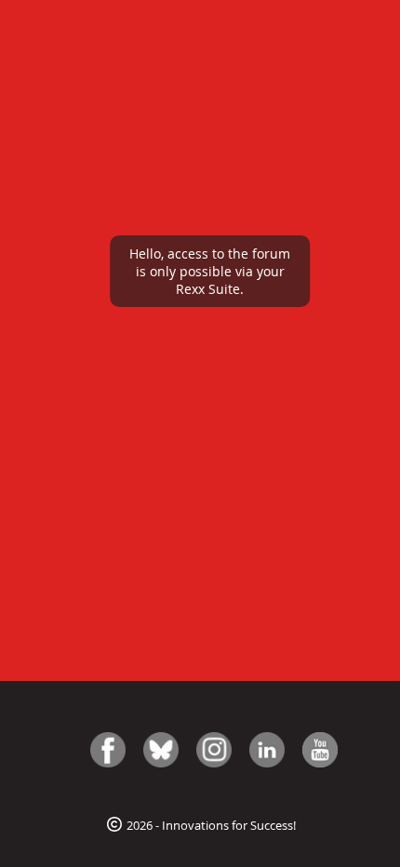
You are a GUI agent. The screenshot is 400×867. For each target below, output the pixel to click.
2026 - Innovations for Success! (210, 825)
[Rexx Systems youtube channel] (320, 749)
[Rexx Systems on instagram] (214, 749)
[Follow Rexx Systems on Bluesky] (161, 749)
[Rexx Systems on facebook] (108, 749)
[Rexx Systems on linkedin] (267, 749)
